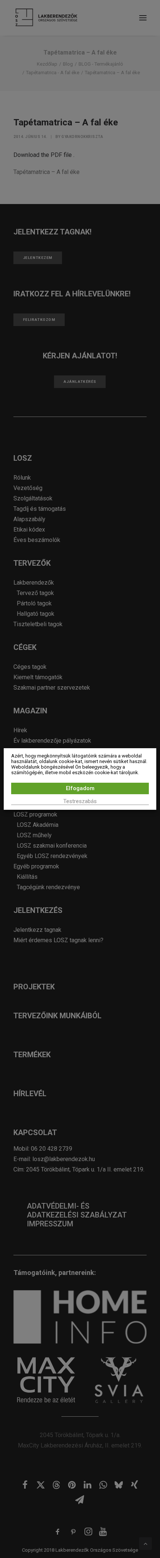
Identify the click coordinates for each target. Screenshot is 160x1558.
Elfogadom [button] (80, 788)
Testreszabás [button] (80, 801)
